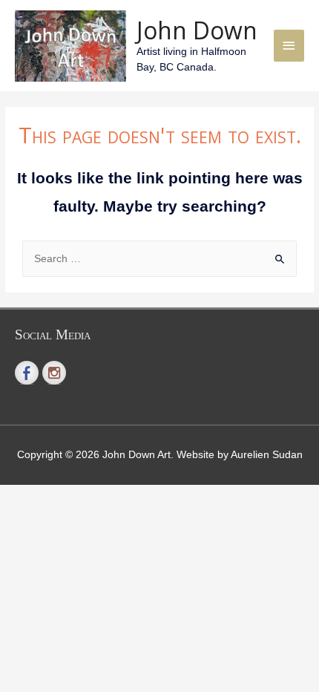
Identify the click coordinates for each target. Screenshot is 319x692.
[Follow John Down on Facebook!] (27, 373)
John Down (197, 30)
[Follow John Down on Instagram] (54, 373)
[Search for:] (159, 258)
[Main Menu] (289, 46)
